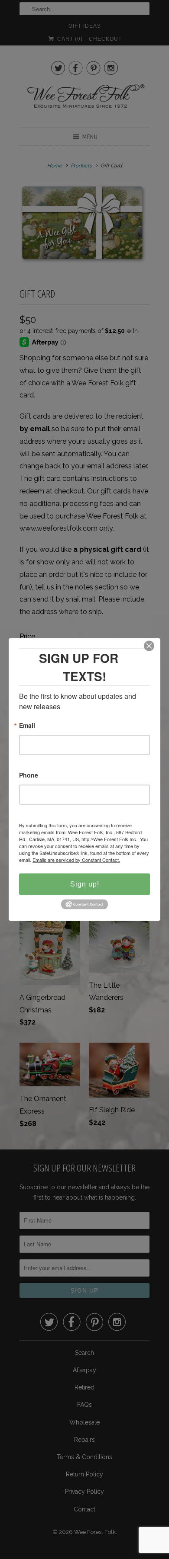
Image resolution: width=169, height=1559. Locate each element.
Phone (28, 775)
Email (27, 725)
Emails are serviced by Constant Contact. (76, 859)
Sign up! (84, 883)
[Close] (149, 645)
